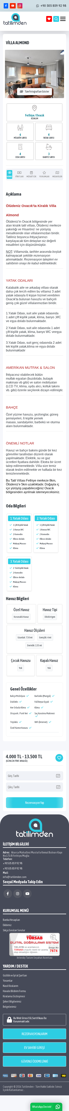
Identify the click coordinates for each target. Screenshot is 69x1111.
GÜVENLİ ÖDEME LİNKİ (34, 1061)
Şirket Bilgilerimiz (12, 1001)
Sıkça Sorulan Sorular (14, 930)
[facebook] (5, 6)
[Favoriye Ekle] (59, 758)
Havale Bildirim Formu (14, 991)
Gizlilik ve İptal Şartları (15, 975)
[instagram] (20, 6)
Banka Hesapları (11, 919)
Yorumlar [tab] (44, 176)
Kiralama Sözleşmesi (14, 996)
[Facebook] (7, 893)
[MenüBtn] (63, 18)
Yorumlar (7, 980)
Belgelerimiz (9, 1006)
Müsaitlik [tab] (31, 176)
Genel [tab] (9, 176)
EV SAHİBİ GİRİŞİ (34, 1048)
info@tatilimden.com (14, 877)
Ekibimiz (7, 925)
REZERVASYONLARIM (34, 1034)
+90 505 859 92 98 (12, 863)
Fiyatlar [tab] (19, 176)
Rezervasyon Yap (34, 802)
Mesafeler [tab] (57, 176)
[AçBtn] (56, 19)
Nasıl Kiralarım (10, 985)
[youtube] (13, 6)
